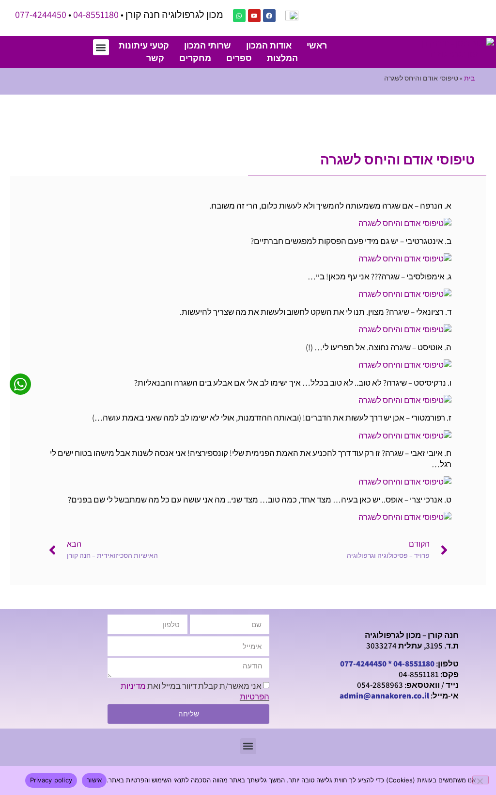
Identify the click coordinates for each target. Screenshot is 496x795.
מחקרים (195, 58)
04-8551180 (96, 14)
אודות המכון (269, 45)
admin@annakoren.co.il (384, 695)
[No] (480, 780)
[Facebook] (269, 15)
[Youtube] (254, 15)
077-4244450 (40, 14)
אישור (94, 780)
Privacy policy (51, 780)
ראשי (317, 45)
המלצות (282, 58)
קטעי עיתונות (144, 45)
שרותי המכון (207, 45)
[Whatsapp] (239, 15)
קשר (155, 58)
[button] (101, 47)
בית (469, 77)
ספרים (239, 58)
